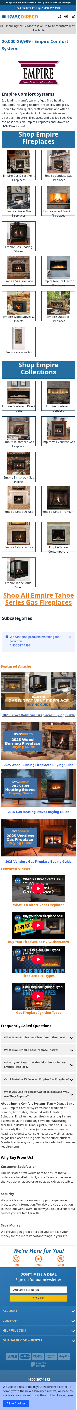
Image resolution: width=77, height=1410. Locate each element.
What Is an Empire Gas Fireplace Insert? (31, 1050)
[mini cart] (73, 16)
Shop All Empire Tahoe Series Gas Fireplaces (38, 599)
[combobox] (59, 16)
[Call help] (16, 1260)
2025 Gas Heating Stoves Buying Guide (38, 812)
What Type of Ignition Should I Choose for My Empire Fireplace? (35, 1064)
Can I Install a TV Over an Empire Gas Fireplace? (36, 1079)
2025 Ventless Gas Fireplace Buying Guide (38, 861)
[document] (38, 1396)
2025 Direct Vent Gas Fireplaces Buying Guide (38, 715)
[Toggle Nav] (4, 16)
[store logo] (22, 16)
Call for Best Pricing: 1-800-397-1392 (38, 8)
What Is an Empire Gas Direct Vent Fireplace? (34, 1037)
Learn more (65, 1395)
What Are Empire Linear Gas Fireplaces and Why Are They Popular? (36, 1094)
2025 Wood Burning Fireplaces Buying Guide (39, 765)
